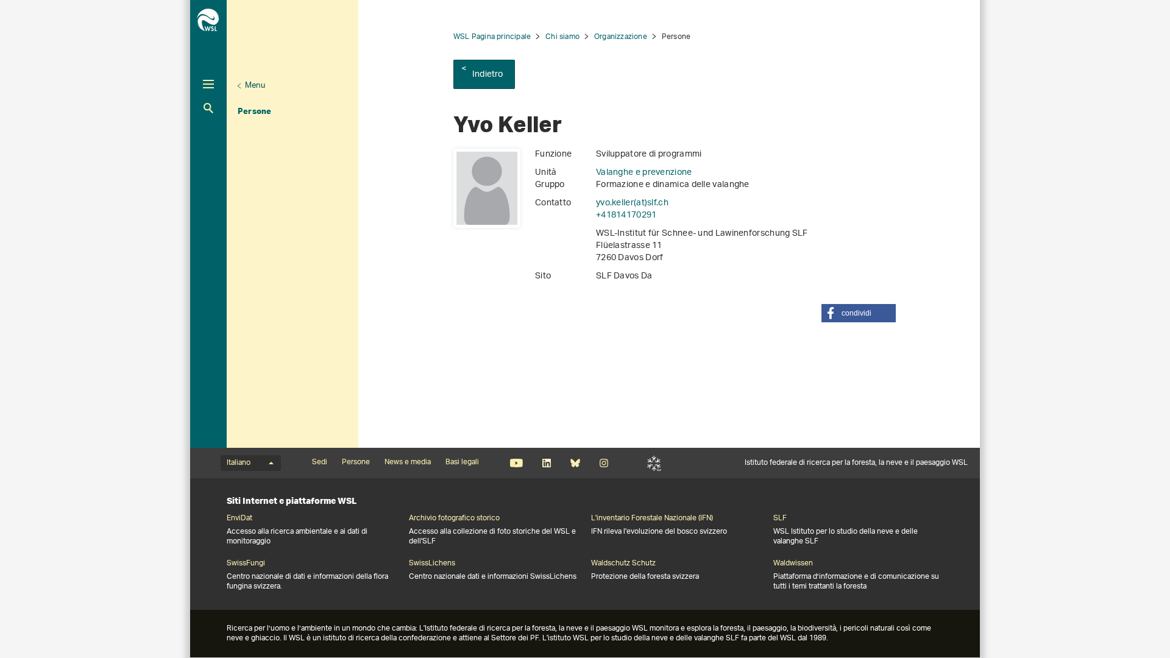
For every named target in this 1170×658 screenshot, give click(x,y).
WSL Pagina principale (492, 36)
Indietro (487, 74)
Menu (255, 85)
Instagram (603, 463)
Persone (254, 110)
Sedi (319, 462)
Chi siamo (562, 36)
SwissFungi (246, 563)
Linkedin (546, 463)
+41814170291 (626, 215)
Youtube (516, 463)
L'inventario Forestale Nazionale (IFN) (652, 518)
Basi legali (462, 462)
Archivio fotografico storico (454, 518)
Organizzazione (620, 36)
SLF (654, 463)
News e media (408, 462)
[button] (858, 313)
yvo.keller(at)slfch (632, 203)
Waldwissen (793, 563)
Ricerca (208, 108)
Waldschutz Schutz (623, 563)
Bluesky (575, 463)
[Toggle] (208, 84)
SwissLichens (432, 563)
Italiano (238, 463)
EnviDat (239, 518)
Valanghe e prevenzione (644, 172)
